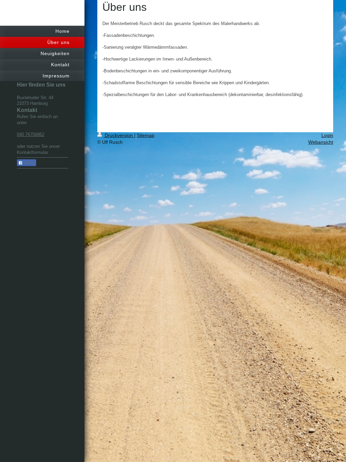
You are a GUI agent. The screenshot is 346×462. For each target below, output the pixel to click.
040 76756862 (30, 134)
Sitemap (145, 135)
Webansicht (320, 142)
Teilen (29, 163)
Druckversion (118, 135)
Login (327, 135)
